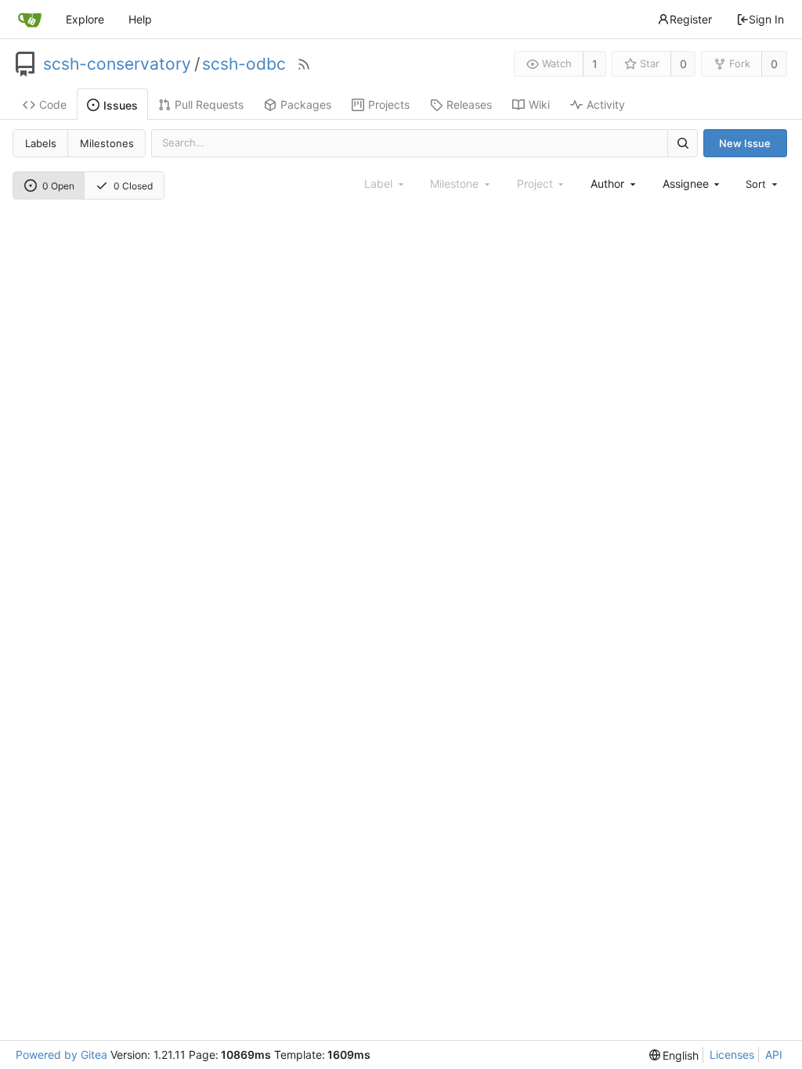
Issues (120, 105)
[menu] (762, 184)
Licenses (732, 1054)
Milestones (107, 143)
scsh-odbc (244, 64)
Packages (305, 104)
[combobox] (614, 183)
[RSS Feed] (304, 64)
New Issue (745, 143)
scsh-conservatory (117, 64)
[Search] (682, 143)
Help (140, 19)
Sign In (766, 19)
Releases (469, 104)
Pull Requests (209, 104)
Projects (389, 104)
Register (691, 19)
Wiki (539, 104)
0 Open (58, 186)
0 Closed (133, 186)
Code (53, 104)
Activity (606, 104)
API (773, 1054)
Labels (40, 143)
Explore (85, 19)
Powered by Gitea (61, 1054)
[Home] (30, 19)
